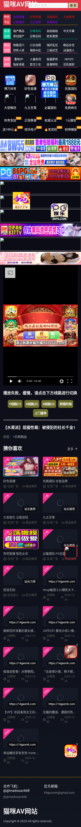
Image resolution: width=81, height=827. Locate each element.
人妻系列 (35, 59)
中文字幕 (69, 31)
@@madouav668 (15, 797)
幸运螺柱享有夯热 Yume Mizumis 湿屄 (28, 753)
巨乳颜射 (69, 64)
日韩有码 (35, 31)
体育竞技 (10, 120)
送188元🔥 (10, 129)
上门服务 (41, 413)
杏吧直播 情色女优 (15, 553)
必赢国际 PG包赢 (54, 553)
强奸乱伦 (52, 45)
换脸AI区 (35, 50)
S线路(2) (32, 404)
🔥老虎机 (50, 129)
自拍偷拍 (52, 31)
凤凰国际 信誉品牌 (55, 481)
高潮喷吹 (52, 64)
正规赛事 (30, 120)
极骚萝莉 (52, 59)
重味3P (18, 59)
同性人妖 (18, 50)
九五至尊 (49, 517)
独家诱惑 (18, 64)
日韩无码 (35, 36)
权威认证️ (50, 120)
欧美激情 (52, 36)
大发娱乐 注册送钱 (15, 517)
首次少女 (35, 64)
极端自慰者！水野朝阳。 (20, 671)
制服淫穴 (18, 45)
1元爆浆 (70, 120)
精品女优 (69, 45)
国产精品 (18, 31)
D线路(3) (49, 404)
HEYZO (69, 59)
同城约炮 (66, 404)
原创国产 (18, 36)
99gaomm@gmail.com (59, 792)
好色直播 (9, 481)
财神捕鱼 (71, 129)
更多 (70, 449)
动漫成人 (69, 50)
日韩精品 (21, 436)
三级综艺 (52, 50)
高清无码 (9, 590)
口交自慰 (35, 45)
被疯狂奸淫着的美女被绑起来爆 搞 (26, 630)
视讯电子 (30, 129)
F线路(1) (15, 404)
